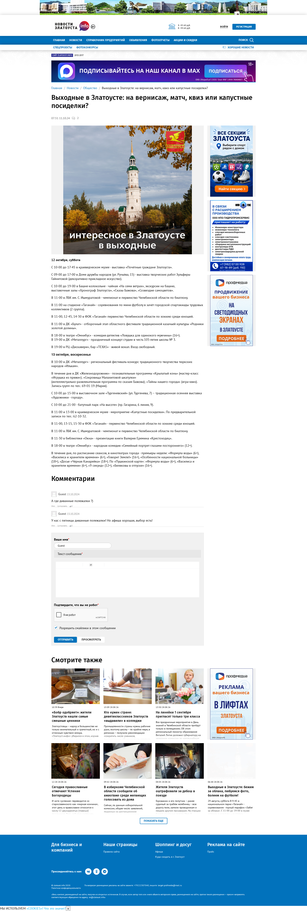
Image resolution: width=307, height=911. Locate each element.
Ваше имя (61, 539)
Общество (90, 88)
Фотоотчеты (160, 40)
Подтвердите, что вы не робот (76, 605)
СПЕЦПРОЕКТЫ (62, 47)
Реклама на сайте (226, 844)
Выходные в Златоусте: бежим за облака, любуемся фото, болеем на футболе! (231, 791)
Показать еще (153, 820)
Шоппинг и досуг (173, 844)
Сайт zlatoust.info (62, 55)
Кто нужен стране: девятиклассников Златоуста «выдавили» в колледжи (126, 716)
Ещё (204, 40)
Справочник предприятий (105, 40)
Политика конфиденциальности (66, 888)
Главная (59, 40)
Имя (53, 506)
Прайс (210, 851)
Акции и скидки (185, 40)
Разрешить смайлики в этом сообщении (88, 628)
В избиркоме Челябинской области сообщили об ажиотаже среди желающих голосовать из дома (125, 793)
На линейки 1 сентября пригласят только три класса (178, 714)
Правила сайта (111, 851)
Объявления (138, 40)
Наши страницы (120, 844)
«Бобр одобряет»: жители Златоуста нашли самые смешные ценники (71, 716)
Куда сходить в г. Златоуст (170, 856)
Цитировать (62, 506)
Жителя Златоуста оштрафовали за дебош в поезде (175, 791)
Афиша (159, 851)
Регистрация (244, 26)
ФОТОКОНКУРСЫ (87, 47)
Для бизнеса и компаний (66, 847)
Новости (75, 40)
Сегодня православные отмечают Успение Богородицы (70, 791)
